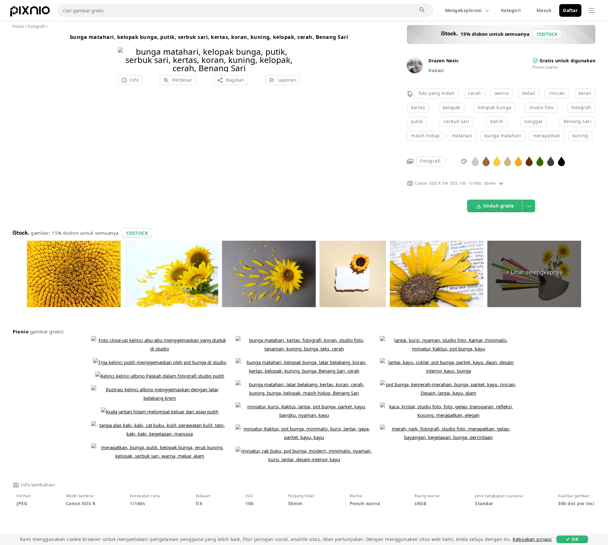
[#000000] (561, 160)
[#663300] (529, 160)
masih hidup (425, 136)
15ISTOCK (137, 233)
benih (497, 121)
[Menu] (591, 10)
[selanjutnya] (293, 51)
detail (528, 93)
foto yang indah (437, 93)
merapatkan (546, 136)
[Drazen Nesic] (414, 71)
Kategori (511, 10)
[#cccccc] (475, 160)
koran (585, 93)
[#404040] (551, 160)
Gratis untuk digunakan (567, 61)
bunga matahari (502, 136)
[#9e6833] (486, 160)
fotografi (582, 107)
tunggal (533, 121)
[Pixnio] (30, 12)
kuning (580, 136)
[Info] (501, 183)
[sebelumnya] (125, 51)
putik (417, 121)
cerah (474, 93)
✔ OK (572, 539)
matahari (462, 136)
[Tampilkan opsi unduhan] (528, 206)
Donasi (436, 70)
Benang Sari (578, 121)
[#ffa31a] (518, 160)
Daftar (570, 10)
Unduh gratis (498, 206)
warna (502, 93)
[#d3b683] (508, 160)
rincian (557, 93)
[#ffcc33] (497, 160)
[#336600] (540, 160)
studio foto (541, 107)
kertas (418, 107)
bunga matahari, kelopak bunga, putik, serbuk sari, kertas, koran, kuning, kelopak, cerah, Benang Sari (209, 37)
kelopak (451, 107)
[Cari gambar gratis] (422, 10)
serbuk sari (456, 121)
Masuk (544, 10)
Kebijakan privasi (532, 539)
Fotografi (430, 161)
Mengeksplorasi (463, 10)
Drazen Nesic (443, 61)
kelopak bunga (494, 107)
